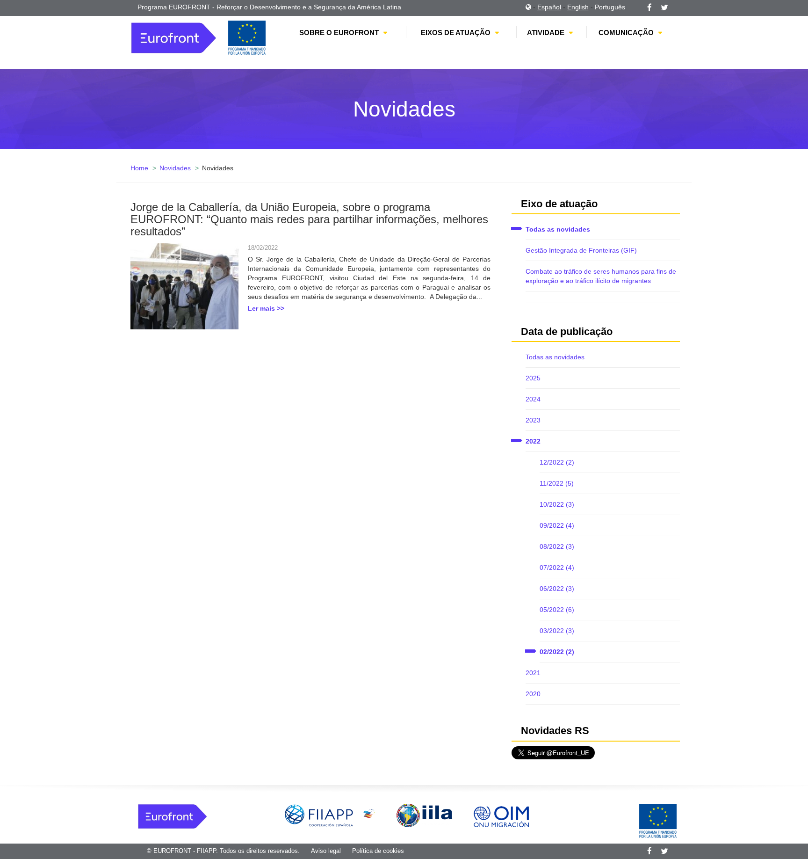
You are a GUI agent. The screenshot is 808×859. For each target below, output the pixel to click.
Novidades (175, 168)
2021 (533, 673)
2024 (533, 399)
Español (549, 7)
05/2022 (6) (557, 609)
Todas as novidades (558, 229)
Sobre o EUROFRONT (339, 32)
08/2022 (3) (557, 546)
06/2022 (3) (557, 588)
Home (139, 168)
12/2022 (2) (557, 462)
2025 (533, 378)
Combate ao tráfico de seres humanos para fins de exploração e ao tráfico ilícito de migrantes (601, 276)
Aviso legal (326, 850)
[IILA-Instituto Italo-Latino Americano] (425, 815)
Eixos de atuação (456, 32)
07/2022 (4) (557, 567)
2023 (533, 420)
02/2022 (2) (557, 651)
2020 (533, 694)
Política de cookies (378, 850)
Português (610, 7)
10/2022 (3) (557, 504)
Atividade (545, 32)
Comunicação (626, 32)
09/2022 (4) (557, 525)
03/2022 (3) (557, 630)
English (578, 7)
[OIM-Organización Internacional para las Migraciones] (501, 815)
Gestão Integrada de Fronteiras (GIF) (581, 250)
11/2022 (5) (557, 483)
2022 (533, 441)
